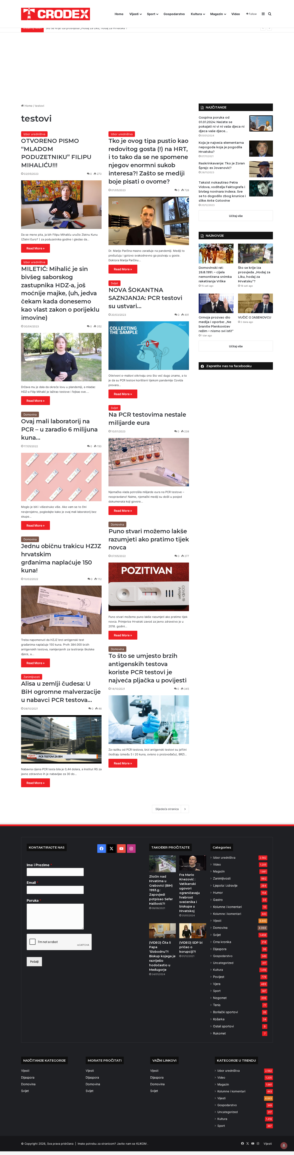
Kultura (196, 14)
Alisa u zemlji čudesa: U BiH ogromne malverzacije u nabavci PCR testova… (61, 692)
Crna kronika (222, 942)
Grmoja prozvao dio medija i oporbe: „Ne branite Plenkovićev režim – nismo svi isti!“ (102, 28)
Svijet (114, 283)
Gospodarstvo (174, 14)
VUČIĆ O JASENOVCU (254, 317)
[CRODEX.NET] (55, 14)
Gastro (218, 899)
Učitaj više (236, 216)
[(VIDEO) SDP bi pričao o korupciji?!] (192, 930)
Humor (218, 892)
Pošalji (34, 961)
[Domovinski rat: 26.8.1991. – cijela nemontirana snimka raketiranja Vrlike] (216, 253)
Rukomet (219, 1033)
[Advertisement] (147, 65)
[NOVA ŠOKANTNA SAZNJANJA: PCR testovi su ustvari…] (148, 345)
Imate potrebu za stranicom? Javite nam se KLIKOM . (113, 1143)
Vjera (216, 984)
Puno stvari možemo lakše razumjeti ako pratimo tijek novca (148, 539)
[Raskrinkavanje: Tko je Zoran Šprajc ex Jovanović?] (261, 169)
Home (119, 14)
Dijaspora (219, 949)
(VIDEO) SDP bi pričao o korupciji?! (191, 947)
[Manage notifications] (283, 1145)
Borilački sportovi (225, 1012)
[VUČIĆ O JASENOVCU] (255, 303)
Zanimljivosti (31, 677)
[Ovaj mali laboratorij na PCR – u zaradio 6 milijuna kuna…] (61, 477)
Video (235, 14)
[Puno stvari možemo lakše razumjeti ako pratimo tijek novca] (148, 587)
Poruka (34, 900)
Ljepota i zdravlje (225, 885)
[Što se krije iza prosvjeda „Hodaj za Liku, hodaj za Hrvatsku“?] (255, 253)
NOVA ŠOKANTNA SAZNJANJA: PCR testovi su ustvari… (145, 298)
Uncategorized (223, 963)
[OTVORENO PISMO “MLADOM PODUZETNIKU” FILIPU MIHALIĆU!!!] (61, 204)
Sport (151, 14)
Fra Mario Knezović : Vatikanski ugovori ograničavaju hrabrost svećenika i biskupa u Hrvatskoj (189, 893)
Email (32, 882)
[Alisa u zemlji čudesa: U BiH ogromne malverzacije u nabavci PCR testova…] (61, 739)
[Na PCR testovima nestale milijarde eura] (148, 462)
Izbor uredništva (34, 134)
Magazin (216, 14)
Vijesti (134, 14)
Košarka (218, 1019)
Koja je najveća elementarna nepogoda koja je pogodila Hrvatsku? (221, 147)
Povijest (218, 977)
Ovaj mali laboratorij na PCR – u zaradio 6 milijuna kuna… (59, 429)
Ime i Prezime (39, 865)
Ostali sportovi (223, 1026)
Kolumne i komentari (227, 907)
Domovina (30, 414)
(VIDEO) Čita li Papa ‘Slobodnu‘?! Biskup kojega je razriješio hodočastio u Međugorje (162, 956)
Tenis (216, 1005)
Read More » (35, 248)
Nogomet (220, 998)
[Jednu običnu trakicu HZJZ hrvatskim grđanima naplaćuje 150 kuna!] (61, 610)
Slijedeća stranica (167, 809)
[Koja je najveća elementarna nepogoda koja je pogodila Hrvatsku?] (261, 149)
